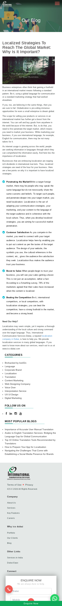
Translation (10, 377)
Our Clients (12, 538)
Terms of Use (14, 484)
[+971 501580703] (10, 594)
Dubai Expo (12, 563)
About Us (11, 503)
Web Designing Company (17, 384)
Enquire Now (31, 603)
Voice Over (10, 387)
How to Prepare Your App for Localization (25, 447)
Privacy (29, 484)
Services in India (15, 558)
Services (11, 508)
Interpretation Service (15, 391)
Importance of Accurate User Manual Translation (29, 429)
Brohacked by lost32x (15, 363)
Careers (11, 518)
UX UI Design (11, 394)
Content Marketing (14, 380)
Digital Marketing (13, 398)
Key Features (13, 513)
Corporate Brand (13, 370)
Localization (11, 373)
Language (10, 366)
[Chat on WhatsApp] (54, 598)
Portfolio (11, 533)
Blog (9, 543)
